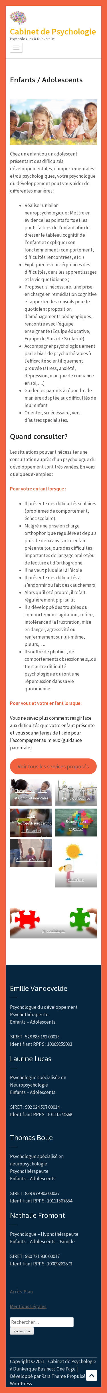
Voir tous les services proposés (53, 766)
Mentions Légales (28, 1306)
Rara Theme (53, 1376)
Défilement (91, 1375)
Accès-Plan (21, 1291)
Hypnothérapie (53, 930)
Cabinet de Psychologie (53, 31)
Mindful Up (76, 879)
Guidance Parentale (31, 859)
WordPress (21, 1383)
